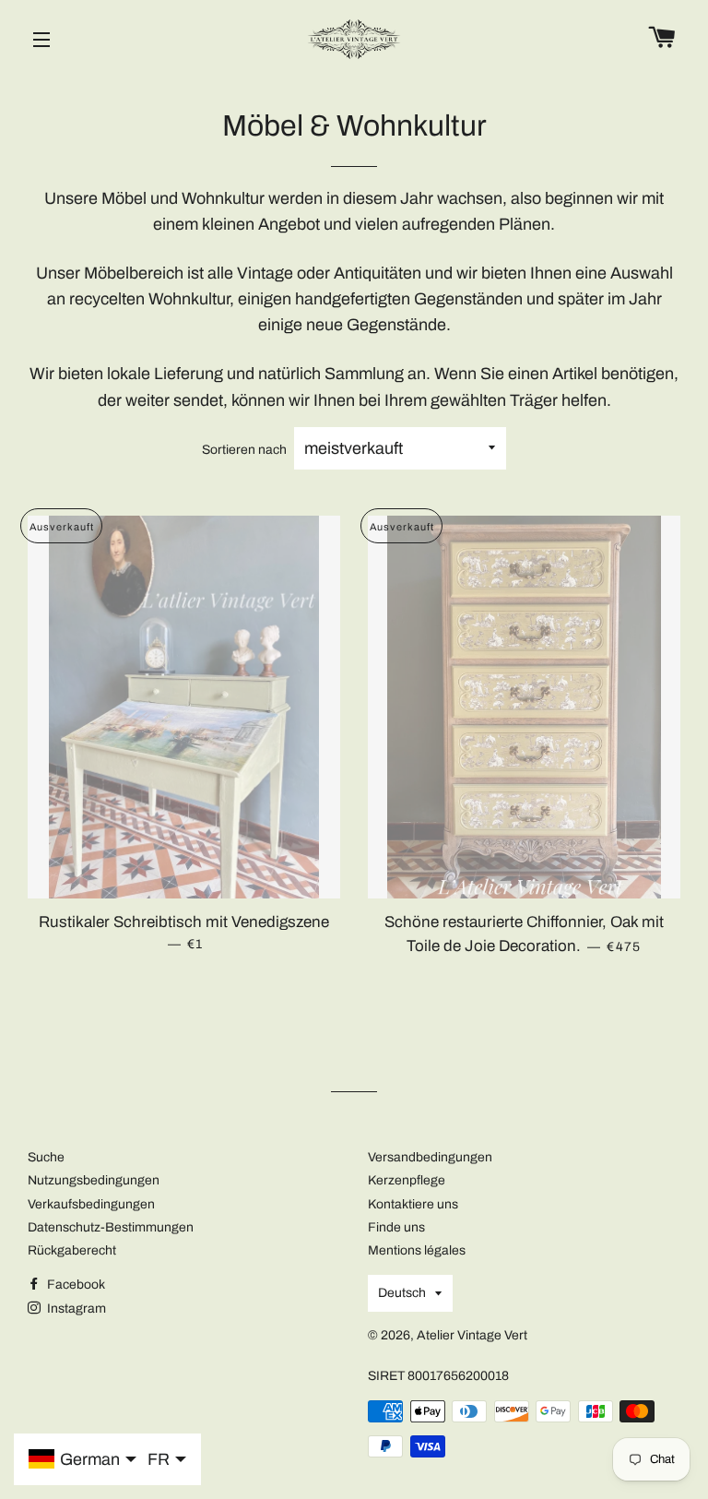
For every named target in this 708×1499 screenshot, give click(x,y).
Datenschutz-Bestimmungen (111, 1227)
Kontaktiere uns (413, 1204)
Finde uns (396, 1227)
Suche (46, 1157)
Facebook (74, 1284)
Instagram (75, 1308)
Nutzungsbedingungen (93, 1180)
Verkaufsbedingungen (91, 1204)
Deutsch (402, 1293)
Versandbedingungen (430, 1157)
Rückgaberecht (72, 1250)
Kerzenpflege (406, 1180)
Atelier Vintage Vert (472, 1335)
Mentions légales (417, 1250)
